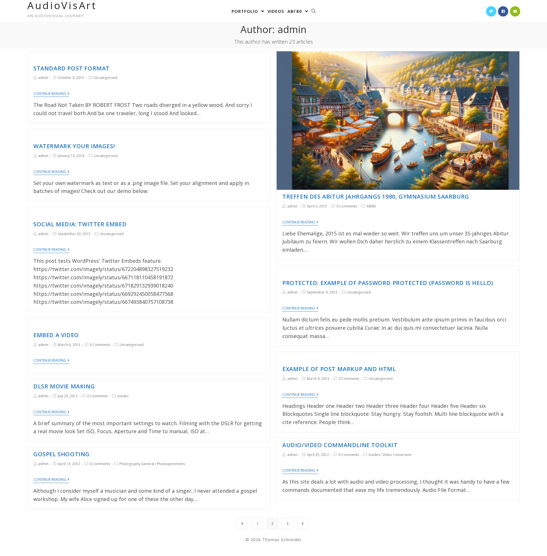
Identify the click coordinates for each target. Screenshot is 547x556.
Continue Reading (49, 94)
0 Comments (346, 206)
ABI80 (371, 206)
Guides (122, 396)
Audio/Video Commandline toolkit (340, 445)
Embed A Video (56, 335)
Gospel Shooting (61, 454)
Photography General (136, 463)
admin (43, 77)
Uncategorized (105, 77)
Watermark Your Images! (74, 146)
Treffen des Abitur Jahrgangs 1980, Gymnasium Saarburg (375, 196)
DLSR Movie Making (64, 386)
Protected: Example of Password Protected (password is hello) (387, 283)
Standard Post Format (71, 68)
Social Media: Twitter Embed (79, 224)
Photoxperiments (171, 463)
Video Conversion (397, 454)
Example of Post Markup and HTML (339, 369)
